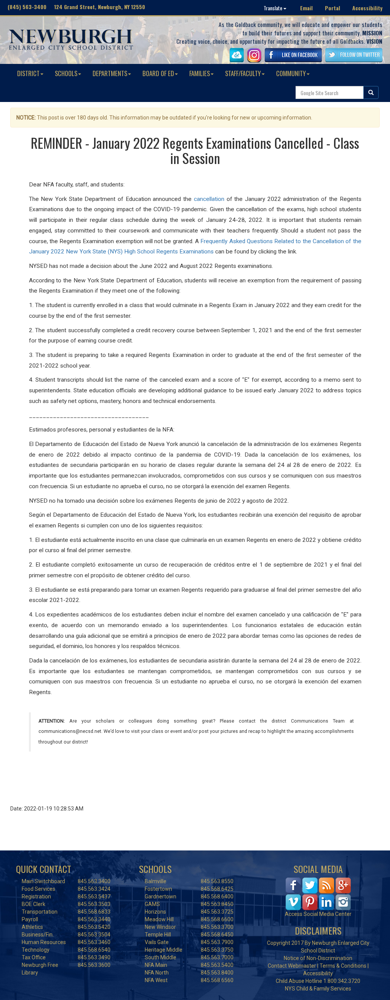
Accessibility (367, 8)
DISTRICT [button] (28, 73)
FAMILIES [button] (199, 73)
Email (306, 8)
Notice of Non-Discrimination (318, 958)
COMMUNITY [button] (291, 73)
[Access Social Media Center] (318, 893)
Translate (273, 8)
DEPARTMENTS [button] (110, 73)
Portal (332, 8)
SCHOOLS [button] (66, 73)
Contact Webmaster (292, 966)
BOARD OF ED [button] (158, 73)
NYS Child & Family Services (318, 989)
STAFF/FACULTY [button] (243, 73)
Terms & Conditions (343, 966)
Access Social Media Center (318, 914)
